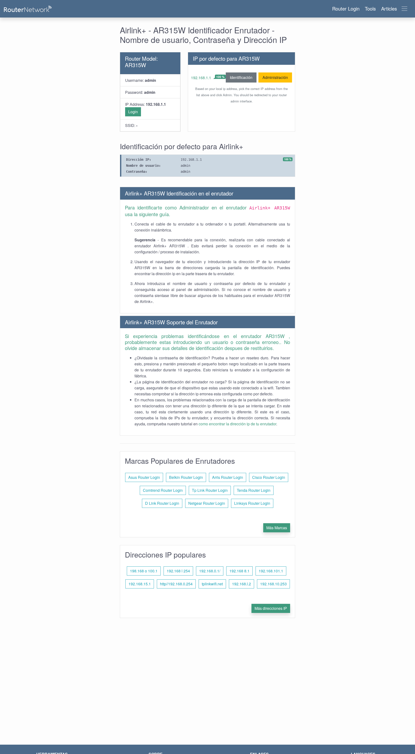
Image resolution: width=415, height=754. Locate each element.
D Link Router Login (162, 503)
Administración (275, 77)
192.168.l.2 (241, 584)
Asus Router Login (144, 477)
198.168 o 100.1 (144, 571)
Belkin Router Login (186, 477)
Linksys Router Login (252, 503)
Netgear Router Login (206, 503)
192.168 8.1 (239, 571)
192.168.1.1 (201, 77)
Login (133, 111)
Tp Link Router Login (210, 490)
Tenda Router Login (253, 490)
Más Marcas (276, 527)
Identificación (241, 77)
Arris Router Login (227, 477)
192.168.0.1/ (209, 571)
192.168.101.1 (271, 571)
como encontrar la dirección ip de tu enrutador (237, 424)
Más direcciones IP (271, 608)
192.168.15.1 (139, 584)
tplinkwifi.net (212, 584)
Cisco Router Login (268, 477)
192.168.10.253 (273, 584)
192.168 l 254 (178, 571)
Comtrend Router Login (163, 490)
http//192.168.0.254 (176, 584)
